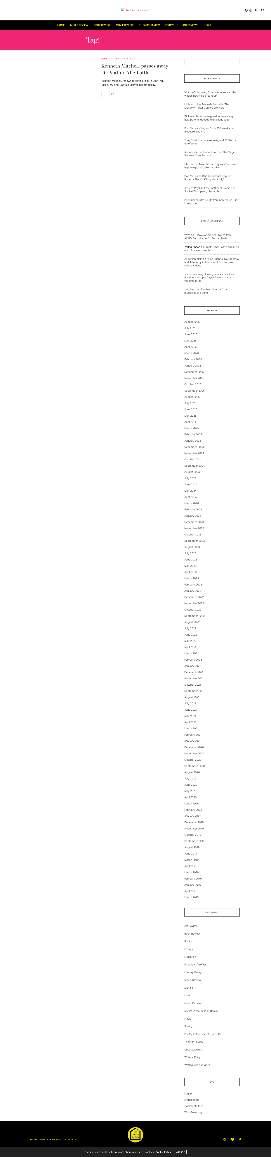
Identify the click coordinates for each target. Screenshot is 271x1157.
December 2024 (194, 446)
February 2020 (193, 809)
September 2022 (194, 615)
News (207, 25)
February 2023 (193, 584)
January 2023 (192, 590)
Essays (169, 25)
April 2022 (190, 647)
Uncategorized (193, 1049)
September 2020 (194, 765)
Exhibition (190, 956)
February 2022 (193, 659)
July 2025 (190, 403)
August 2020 (192, 772)
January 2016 (192, 884)
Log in (188, 1093)
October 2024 (192, 459)
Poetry (188, 1026)
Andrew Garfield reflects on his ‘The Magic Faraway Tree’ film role (209, 154)
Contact (70, 1139)
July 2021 (190, 703)
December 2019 (194, 822)
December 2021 (194, 672)
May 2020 (190, 790)
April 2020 (190, 797)
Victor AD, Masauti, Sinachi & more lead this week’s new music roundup (210, 94)
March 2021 (191, 728)
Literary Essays (193, 972)
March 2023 (191, 578)
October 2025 (192, 384)
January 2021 (192, 740)
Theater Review (193, 1041)
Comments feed (194, 1106)
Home (61, 25)
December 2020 (194, 747)
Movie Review (124, 25)
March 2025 (191, 428)
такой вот (190, 289)
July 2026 (190, 328)
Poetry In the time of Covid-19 (202, 1034)
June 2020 (190, 784)
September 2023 (194, 540)
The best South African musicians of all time (206, 291)
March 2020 (191, 803)
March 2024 (191, 503)
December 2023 (194, 521)
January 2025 (192, 440)
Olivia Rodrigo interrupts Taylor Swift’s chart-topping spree (209, 277)
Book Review (102, 25)
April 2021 (190, 722)
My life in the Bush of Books (201, 1010)
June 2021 (190, 709)
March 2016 (191, 872)
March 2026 (191, 353)
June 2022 (190, 634)
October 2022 (192, 609)
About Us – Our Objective (45, 1139)
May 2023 (190, 565)
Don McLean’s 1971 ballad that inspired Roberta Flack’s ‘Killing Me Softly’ (208, 177)
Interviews (190, 25)
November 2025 (194, 378)
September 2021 (194, 690)
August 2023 (192, 547)
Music (187, 995)
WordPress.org (193, 1112)
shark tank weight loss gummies (203, 274)
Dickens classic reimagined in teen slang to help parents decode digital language (210, 118)
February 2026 (193, 359)
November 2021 (194, 678)
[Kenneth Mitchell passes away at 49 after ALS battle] (104, 94)
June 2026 (190, 334)
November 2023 (194, 528)
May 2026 (190, 340)
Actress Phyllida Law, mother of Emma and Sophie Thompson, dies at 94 (210, 189)
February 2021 (193, 734)
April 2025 (190, 421)
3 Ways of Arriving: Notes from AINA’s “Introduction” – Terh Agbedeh (208, 236)
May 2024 (190, 490)
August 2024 (192, 471)
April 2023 (190, 572)
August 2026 (192, 321)
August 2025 (192, 396)
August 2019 (192, 847)
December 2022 (194, 597)
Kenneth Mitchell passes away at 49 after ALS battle (134, 69)
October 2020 (192, 759)
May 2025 (190, 415)
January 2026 (192, 365)
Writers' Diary (192, 1057)
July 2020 (190, 778)
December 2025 (194, 371)
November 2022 (194, 603)
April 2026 (190, 346)
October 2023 (192, 534)
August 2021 (191, 697)
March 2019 (191, 859)
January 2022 (192, 665)
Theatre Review (149, 25)
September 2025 (194, 390)
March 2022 (191, 653)
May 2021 (190, 715)
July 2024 (190, 478)
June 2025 (190, 409)
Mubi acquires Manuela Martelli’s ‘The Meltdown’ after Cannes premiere (206, 106)
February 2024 (193, 509)
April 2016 (190, 866)
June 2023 (190, 559)
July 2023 (190, 553)
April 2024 (190, 496)
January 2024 (192, 515)
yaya (187, 234)
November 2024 (194, 453)
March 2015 (191, 897)
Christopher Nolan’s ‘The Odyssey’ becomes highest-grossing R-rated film (210, 165)
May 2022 (190, 640)
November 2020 (194, 753)
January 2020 (192, 816)
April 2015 (190, 891)
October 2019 (192, 834)
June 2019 (190, 853)
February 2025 (193, 434)
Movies (188, 987)
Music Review (79, 25)
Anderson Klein (193, 258)
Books (188, 941)
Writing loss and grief (197, 1064)
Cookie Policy (163, 1152)
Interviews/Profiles (195, 964)
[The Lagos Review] (135, 10)
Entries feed (191, 1099)
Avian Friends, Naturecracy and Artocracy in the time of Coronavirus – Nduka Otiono (211, 262)
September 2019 (194, 841)
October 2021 (192, 684)
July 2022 (190, 628)
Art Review (190, 925)
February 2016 (193, 878)
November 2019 (194, 828)
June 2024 (190, 484)
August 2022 (192, 622)
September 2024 (194, 465)
